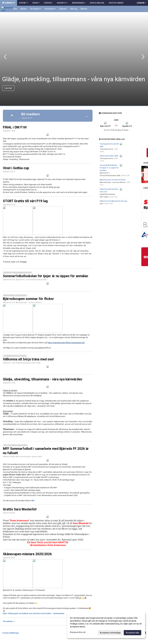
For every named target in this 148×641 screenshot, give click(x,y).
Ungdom (47, 3)
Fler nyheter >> (9, 621)
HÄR (32, 500)
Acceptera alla (132, 632)
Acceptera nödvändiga (110, 632)
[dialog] (106, 625)
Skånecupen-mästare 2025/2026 (27, 554)
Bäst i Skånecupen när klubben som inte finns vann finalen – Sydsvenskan (33, 613)
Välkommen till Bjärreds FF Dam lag (113, 201)
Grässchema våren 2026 (109, 156)
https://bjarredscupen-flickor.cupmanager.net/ (66, 343)
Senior (35, 3)
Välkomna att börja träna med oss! (28, 359)
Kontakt (22, 3)
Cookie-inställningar (10, 633)
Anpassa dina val (77, 632)
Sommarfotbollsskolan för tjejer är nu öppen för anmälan (45, 276)
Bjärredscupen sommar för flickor (28, 299)
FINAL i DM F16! (15, 127)
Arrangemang (78, 3)
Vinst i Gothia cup (16, 168)
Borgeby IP (61, 3)
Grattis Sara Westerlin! (19, 509)
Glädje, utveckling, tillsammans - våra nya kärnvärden (42, 379)
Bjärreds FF (9, 3)
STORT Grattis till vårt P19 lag (25, 201)
